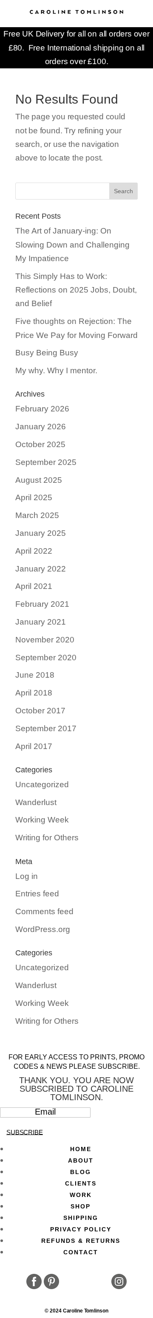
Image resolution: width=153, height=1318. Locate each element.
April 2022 (33, 550)
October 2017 (40, 710)
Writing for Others (47, 837)
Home (80, 1149)
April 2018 (33, 692)
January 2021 (40, 621)
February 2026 (42, 408)
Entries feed (37, 893)
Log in (26, 876)
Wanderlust (36, 802)
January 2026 (40, 426)
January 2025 (40, 533)
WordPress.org (42, 929)
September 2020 (45, 657)
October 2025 (40, 444)
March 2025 (37, 515)
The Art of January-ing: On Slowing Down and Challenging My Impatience (72, 244)
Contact (80, 1252)
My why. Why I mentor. (56, 370)
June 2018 (34, 674)
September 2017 (45, 728)
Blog (80, 1172)
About (81, 1160)
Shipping (80, 1217)
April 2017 (33, 746)
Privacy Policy (80, 1229)
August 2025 (38, 480)
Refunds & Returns (80, 1240)
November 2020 (44, 639)
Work (81, 1194)
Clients (80, 1183)
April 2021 (33, 586)
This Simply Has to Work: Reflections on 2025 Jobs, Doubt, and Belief (76, 290)
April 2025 (33, 497)
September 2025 (45, 462)
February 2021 (42, 604)
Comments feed (44, 911)
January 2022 (40, 568)
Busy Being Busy (46, 352)
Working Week (42, 819)
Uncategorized (42, 784)
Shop (81, 1206)
